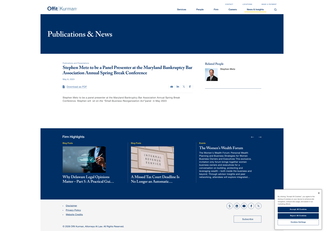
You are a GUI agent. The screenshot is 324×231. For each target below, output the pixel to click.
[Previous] (252, 137)
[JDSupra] (230, 206)
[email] (172, 87)
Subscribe (247, 219)
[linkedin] (178, 86)
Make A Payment (269, 4)
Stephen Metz (227, 69)
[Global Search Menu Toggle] (275, 9)
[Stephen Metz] (211, 74)
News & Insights (255, 10)
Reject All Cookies (298, 216)
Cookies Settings (298, 222)
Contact (229, 4)
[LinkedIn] (237, 206)
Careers (233, 10)
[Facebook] (251, 206)
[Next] (260, 137)
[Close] (319, 193)
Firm (216, 10)
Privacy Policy (73, 210)
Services (181, 10)
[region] (298, 209)
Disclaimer (71, 206)
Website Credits (74, 215)
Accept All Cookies (298, 209)
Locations (247, 4)
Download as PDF (77, 87)
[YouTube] (244, 206)
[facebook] (190, 87)
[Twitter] (258, 206)
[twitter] (184, 86)
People (200, 10)
